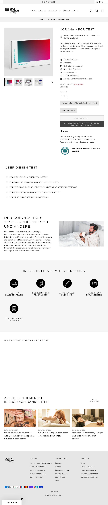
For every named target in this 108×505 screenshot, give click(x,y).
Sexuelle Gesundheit (37, 466)
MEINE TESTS (48, 2)
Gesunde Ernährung (37, 470)
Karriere (58, 466)
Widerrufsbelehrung (88, 470)
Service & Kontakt (87, 466)
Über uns (70, 11)
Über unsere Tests (62, 470)
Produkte (37, 11)
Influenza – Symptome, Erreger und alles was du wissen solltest (87, 436)
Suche (83, 463)
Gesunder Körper (36, 477)
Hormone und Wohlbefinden (41, 463)
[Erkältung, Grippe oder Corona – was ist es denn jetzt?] (54, 418)
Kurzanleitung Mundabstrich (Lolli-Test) (79, 103)
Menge (63, 92)
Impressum (54, 491)
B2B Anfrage (60, 477)
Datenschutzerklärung (89, 477)
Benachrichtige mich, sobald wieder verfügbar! (82, 124)
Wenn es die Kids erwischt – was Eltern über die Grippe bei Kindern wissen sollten (19, 436)
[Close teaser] (22, 499)
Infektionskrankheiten (38, 473)
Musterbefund (68, 110)
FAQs (57, 480)
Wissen (54, 11)
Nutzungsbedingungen (89, 473)
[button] (12, 502)
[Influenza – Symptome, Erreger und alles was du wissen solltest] (88, 418)
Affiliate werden (61, 473)
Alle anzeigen (95, 400)
